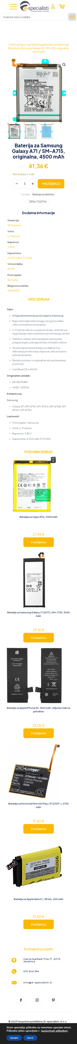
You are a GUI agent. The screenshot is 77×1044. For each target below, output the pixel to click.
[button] (64, 64)
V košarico (38, 542)
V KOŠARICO (51, 184)
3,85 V (11, 246)
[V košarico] (66, 460)
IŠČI (72, 17)
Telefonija (36, 44)
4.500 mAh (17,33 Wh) (19, 257)
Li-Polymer (13, 236)
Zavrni (30, 1037)
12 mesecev (14, 225)
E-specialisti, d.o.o (55, 1021)
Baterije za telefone (55, 44)
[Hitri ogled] (66, 471)
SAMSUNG (13, 290)
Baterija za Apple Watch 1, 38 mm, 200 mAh (38, 899)
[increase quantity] (33, 184)
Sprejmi (14, 1037)
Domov (13, 44)
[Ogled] (66, 466)
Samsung (12, 279)
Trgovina (24, 44)
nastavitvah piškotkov (54, 1031)
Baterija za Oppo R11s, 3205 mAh (39, 516)
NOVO (11, 268)
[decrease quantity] (17, 184)
